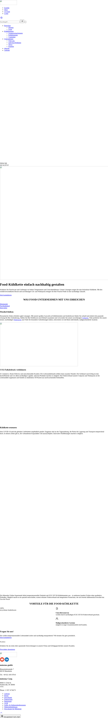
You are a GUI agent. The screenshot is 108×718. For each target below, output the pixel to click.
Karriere (11, 46)
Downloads (8, 697)
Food (10, 29)
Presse (6, 696)
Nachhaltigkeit (5, 306)
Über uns (11, 41)
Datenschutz (8, 699)
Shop (6, 10)
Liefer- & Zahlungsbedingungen (15, 705)
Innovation (3, 308)
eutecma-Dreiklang (14, 43)
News (10, 44)
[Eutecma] (8, 4)
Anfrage (7, 50)
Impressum (7, 701)
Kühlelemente (13, 35)
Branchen (7, 26)
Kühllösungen (9, 31)
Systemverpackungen (15, 33)
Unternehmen (8, 39)
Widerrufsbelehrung (10, 707)
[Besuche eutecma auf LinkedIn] (7, 661)
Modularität (4, 304)
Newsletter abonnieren (7, 649)
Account (7, 12)
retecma (6, 48)
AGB (6, 703)
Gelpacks (85, 318)
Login (6, 13)
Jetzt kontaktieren (6, 295)
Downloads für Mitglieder (13, 709)
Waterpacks (17, 320)
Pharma (11, 27)
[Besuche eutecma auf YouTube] (2, 661)
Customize (12, 37)
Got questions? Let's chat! (11, 717)
